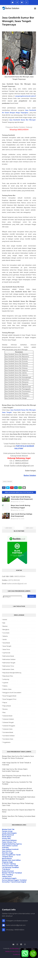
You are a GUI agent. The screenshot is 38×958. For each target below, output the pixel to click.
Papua (5, 702)
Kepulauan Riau (8, 676)
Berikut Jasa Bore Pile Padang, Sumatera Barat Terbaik (18, 817)
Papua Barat (7, 706)
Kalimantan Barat (8, 656)
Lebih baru (8, 528)
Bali (4, 623)
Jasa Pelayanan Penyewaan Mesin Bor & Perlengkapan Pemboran (16, 777)
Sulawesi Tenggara (9, 725)
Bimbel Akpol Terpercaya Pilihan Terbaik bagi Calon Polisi (17, 804)
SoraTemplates (14, 948)
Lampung (6, 679)
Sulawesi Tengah (8, 722)
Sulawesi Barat (7, 716)
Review (5, 709)
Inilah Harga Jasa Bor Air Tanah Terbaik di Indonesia (16, 764)
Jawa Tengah (7, 481)
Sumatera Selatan (9, 735)
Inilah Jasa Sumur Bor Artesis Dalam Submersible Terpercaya (15, 770)
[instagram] (17, 2)
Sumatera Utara (8, 739)
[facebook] (22, 2)
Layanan (5, 682)
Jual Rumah (6, 653)
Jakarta (5, 636)
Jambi (5, 639)
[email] (12, 2)
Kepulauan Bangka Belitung (12, 672)
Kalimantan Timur (8, 666)
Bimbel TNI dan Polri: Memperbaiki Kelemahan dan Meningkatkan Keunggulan (18, 798)
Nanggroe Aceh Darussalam (12, 692)
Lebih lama (29, 528)
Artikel (5, 619)
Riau (4, 712)
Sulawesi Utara (7, 729)
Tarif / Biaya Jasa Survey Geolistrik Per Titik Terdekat (17, 783)
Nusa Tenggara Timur (9, 699)
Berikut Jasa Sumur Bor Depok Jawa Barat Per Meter (18, 811)
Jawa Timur (6, 649)
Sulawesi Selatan (8, 719)
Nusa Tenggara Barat (9, 696)
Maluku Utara (7, 689)
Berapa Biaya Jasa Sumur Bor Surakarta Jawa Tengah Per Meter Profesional (18, 757)
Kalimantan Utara (8, 669)
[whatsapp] (26, 2)
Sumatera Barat (8, 732)
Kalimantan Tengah (9, 662)
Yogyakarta (6, 742)
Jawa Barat (6, 643)
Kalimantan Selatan (9, 659)
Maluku (5, 686)
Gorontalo (6, 633)
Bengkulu (6, 629)
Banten (5, 626)
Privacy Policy (14, 951)
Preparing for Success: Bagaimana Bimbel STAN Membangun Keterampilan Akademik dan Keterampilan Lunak (17, 790)
